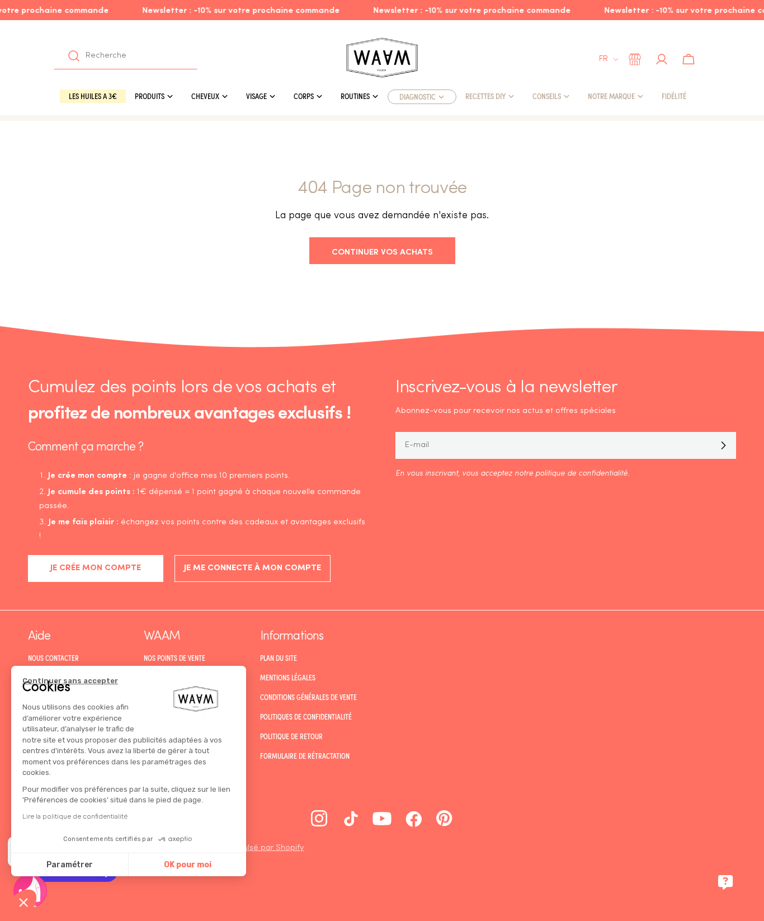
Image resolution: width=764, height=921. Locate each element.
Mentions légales (287, 678)
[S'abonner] (723, 445)
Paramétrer (69, 865)
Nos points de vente (174, 658)
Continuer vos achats (382, 251)
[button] (23, 902)
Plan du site (278, 658)
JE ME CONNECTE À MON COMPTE (252, 568)
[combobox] (125, 56)
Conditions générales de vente (308, 697)
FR (603, 59)
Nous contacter (53, 658)
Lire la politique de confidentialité (75, 816)
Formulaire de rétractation (305, 756)
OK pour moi (187, 865)
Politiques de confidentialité (306, 717)
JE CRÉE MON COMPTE (95, 568)
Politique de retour (291, 736)
